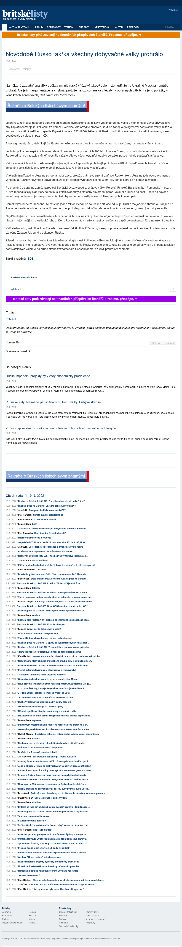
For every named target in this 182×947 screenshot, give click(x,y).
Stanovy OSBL (93, 911)
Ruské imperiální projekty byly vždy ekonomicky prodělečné (48, 375)
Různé (32, 922)
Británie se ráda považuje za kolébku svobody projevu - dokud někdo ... (54, 806)
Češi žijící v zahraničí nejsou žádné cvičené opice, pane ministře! (67, 734)
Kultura (5, 918)
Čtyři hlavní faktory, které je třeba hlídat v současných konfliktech (51, 688)
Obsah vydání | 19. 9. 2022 (25, 495)
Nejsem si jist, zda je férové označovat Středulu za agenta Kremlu (62, 884)
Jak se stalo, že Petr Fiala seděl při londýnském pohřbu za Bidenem (52, 528)
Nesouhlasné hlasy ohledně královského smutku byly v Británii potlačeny (55, 660)
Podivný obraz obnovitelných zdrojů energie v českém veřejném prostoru (68, 793)
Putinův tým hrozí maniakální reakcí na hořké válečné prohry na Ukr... (53, 724)
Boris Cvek (24, 578)
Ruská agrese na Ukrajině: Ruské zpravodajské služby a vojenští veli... (54, 811)
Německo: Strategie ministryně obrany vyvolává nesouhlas (48, 870)
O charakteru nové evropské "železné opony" (41, 706)
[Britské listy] (47, 107)
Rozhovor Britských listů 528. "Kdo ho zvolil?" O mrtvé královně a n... (53, 555)
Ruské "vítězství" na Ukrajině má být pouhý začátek (44, 701)
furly (34, 523)
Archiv (39, 27)
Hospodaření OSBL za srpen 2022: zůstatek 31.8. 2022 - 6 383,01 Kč (51, 542)
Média (32, 918)
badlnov (36, 738)
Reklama (63, 922)
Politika (32, 915)
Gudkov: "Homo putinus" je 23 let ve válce (39, 857)
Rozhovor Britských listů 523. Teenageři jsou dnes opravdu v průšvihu (53, 647)
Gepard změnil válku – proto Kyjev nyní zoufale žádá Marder (48, 679)
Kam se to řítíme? (39, 560)
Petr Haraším (25, 514)
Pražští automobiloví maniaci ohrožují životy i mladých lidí (47, 670)
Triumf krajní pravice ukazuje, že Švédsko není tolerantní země (49, 651)
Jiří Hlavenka (24, 756)
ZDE (31, 258)
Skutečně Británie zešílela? (32, 820)
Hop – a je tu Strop (42, 829)
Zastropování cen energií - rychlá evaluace (54, 756)
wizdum (36, 615)
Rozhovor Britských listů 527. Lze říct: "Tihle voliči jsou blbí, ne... (49, 583)
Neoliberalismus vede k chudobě (34, 537)
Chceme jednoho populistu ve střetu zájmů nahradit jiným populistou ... (68, 880)
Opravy (62, 918)
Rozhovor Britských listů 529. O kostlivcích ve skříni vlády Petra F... (52, 501)
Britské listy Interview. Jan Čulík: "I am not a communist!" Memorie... (52, 574)
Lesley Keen (24, 523)
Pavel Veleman (25, 519)
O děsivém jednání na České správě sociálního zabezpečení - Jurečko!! (54, 729)
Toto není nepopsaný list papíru (33, 816)
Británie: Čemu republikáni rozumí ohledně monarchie (45, 551)
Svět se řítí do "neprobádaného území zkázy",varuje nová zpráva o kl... (53, 825)
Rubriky (84, 27)
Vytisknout (15, 288)
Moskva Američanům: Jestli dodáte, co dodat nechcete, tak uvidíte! (66, 656)
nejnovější (156, 342)
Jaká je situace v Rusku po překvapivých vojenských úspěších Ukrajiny (54, 765)
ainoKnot (36, 802)
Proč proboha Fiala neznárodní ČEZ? (47, 510)
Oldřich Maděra (26, 734)
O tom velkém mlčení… (46, 519)
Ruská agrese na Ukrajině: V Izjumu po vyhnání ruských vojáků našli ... (53, 642)
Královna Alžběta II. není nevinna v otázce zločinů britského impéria (52, 775)
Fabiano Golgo (25, 601)
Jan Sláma (23, 560)
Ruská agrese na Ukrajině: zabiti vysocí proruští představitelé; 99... (52, 610)
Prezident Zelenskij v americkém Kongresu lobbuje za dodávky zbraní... (54, 779)
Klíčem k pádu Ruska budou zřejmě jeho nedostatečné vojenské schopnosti (56, 565)
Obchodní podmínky (68, 926)
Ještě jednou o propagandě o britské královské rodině (56, 546)
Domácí (32, 911)
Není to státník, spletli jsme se (48, 514)
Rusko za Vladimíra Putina (24, 277)
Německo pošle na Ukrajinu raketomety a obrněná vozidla (47, 711)
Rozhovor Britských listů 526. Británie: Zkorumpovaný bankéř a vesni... (53, 592)
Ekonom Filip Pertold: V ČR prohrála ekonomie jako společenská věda (53, 619)
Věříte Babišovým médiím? (47, 629)
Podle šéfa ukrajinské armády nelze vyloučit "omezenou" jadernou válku (54, 770)
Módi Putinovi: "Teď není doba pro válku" (38, 633)
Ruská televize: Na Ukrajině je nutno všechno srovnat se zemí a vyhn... (54, 665)
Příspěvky (133, 27)
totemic (36, 587)
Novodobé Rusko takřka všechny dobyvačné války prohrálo (48, 866)
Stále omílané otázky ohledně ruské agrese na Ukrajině (59, 578)
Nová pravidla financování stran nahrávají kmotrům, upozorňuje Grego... (54, 683)
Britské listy (27, 15)
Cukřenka (42, 569)
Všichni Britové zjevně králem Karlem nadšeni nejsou (45, 638)
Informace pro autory (96, 918)
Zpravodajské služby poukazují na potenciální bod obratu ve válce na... (53, 843)
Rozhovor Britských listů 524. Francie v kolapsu (41, 624)
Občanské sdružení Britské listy (36, 938)
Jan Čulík (23, 510)
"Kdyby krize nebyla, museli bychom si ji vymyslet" (58, 889)
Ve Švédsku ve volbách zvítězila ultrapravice (40, 747)
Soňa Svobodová (26, 569)
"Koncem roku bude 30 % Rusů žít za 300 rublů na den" (46, 697)
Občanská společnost (12, 922)
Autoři (119, 27)
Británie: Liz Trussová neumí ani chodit (37, 752)
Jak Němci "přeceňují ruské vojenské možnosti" (42, 674)
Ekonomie (7, 915)
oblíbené (170, 342)
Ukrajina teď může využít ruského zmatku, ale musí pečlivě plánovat (52, 838)
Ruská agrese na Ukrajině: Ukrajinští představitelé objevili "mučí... (51, 743)
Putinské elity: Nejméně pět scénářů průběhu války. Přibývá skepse (53, 402)
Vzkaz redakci (92, 915)
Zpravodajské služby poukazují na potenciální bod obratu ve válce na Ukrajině (61, 428)
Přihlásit (172, 10)
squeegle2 (37, 720)
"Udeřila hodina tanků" (29, 875)
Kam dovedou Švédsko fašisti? (50, 533)
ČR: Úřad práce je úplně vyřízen (50, 797)
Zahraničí (6, 911)
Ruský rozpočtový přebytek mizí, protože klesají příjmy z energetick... (53, 834)
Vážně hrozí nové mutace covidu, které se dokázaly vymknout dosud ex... (55, 597)
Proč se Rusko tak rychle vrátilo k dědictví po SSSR (44, 847)
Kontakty (63, 915)
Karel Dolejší (24, 656)
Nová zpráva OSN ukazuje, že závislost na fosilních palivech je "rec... (52, 784)
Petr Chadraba (25, 533)
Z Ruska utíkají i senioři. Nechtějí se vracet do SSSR (44, 692)
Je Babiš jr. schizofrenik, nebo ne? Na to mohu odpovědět (63, 601)
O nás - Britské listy (68, 911)
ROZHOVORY (54, 27)
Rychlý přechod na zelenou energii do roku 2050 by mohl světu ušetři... (53, 788)
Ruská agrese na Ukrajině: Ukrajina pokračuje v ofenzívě (47, 505)
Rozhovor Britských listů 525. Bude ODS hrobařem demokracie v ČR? (52, 606)
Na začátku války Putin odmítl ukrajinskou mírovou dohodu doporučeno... (55, 715)
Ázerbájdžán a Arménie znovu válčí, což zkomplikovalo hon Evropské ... (54, 761)
